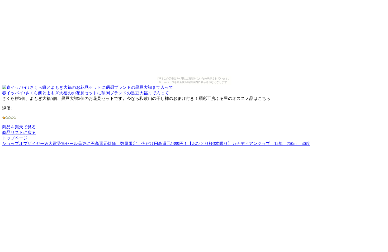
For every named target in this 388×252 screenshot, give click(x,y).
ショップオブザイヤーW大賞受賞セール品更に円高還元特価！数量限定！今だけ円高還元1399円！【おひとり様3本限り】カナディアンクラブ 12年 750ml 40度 (156, 143)
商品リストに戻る (19, 132)
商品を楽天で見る (19, 127)
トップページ (14, 138)
